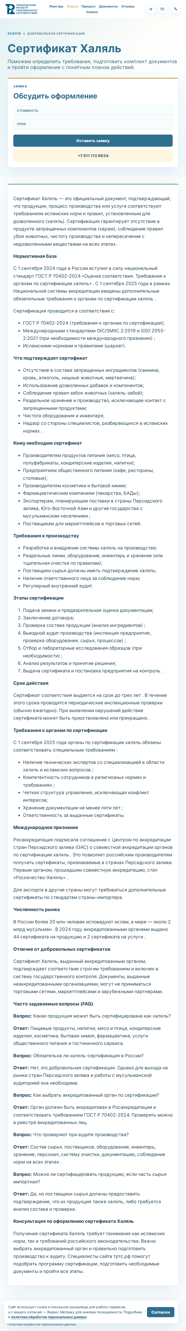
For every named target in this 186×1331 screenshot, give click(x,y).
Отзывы (127, 6)
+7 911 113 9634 (93, 155)
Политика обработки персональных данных (42, 1324)
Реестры (56, 6)
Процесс (88, 6)
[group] (151, 9)
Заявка (92, 12)
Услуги (72, 6)
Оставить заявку (93, 140)
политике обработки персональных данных (49, 1317)
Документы (108, 6)
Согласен (160, 1312)
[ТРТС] (22, 9)
